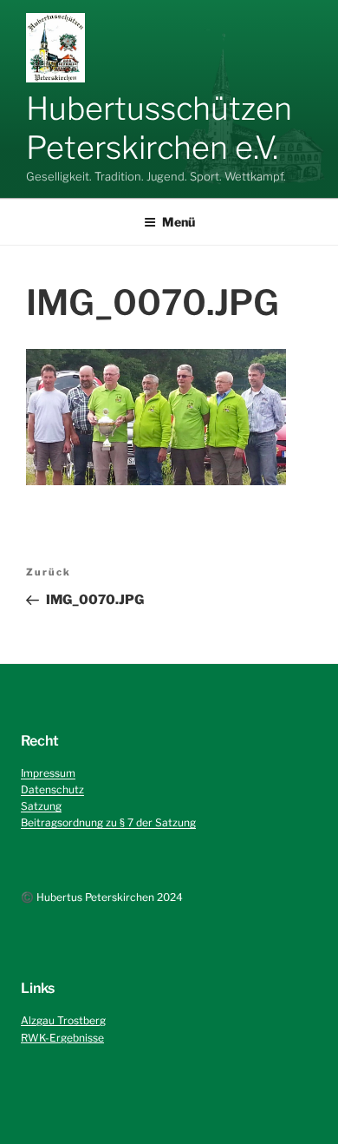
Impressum (48, 772)
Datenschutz (52, 789)
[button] (55, 47)
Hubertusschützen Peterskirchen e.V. (159, 128)
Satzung (41, 805)
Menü (178, 221)
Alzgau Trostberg (63, 1020)
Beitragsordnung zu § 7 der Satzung (108, 822)
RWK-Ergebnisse (62, 1037)
